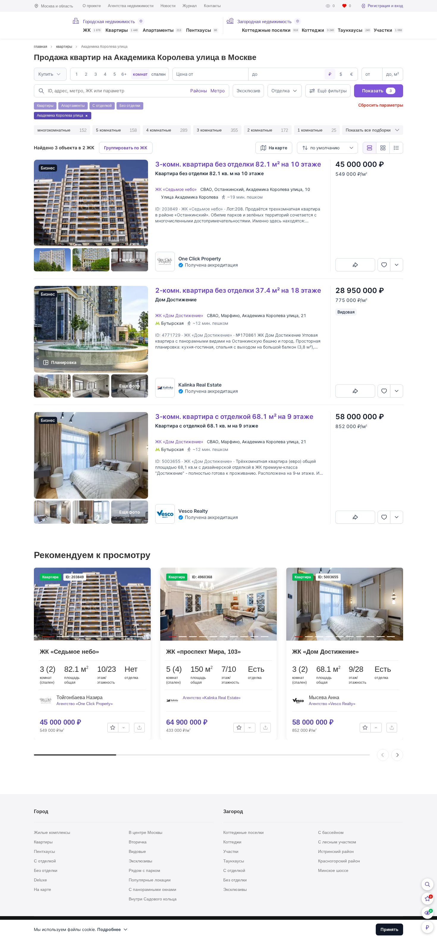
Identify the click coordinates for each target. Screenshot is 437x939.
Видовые (137, 851)
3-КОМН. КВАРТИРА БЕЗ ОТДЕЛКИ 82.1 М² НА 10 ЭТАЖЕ (238, 164)
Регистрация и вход (385, 6)
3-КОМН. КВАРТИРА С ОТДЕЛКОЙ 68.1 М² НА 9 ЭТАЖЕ (234, 416)
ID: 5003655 (167, 461)
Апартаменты (162, 30)
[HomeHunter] (49, 25)
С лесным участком (337, 842)
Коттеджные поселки (270, 30)
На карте (42, 889)
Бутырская (172, 323)
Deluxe (40, 880)
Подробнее (109, 929)
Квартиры (122, 30)
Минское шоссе (333, 870)
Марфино (230, 315)
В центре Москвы (145, 832)
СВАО (206, 189)
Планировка (63, 362)
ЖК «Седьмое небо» (177, 189)
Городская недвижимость (109, 21)
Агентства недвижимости (130, 6)
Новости (168, 6)
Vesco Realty (193, 511)
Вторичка (138, 842)
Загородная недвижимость (264, 21)
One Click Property (199, 259)
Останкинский (228, 189)
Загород (233, 811)
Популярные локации (150, 880)
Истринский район (336, 851)
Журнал (190, 6)
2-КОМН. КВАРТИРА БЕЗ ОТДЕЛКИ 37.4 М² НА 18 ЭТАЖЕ (238, 290)
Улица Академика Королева (189, 196)
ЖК (91, 30)
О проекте (92, 6)
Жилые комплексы (52, 832)
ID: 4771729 (167, 335)
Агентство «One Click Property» (84, 704)
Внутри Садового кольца (153, 899)
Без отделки (45, 870)
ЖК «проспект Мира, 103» (203, 651)
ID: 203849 (166, 208)
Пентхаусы (201, 30)
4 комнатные (166, 130)
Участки (388, 30)
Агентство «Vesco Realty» (332, 704)
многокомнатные (62, 130)
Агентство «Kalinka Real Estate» (211, 698)
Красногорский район (339, 861)
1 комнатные (317, 130)
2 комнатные (267, 130)
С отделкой (45, 861)
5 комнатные (116, 130)
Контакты (212, 6)
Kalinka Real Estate (199, 385)
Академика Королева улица (274, 189)
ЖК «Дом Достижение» (180, 315)
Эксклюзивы (140, 861)
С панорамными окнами (152, 889)
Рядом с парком (144, 870)
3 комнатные (217, 130)
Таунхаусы (354, 30)
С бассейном (331, 832)
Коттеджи (318, 30)
